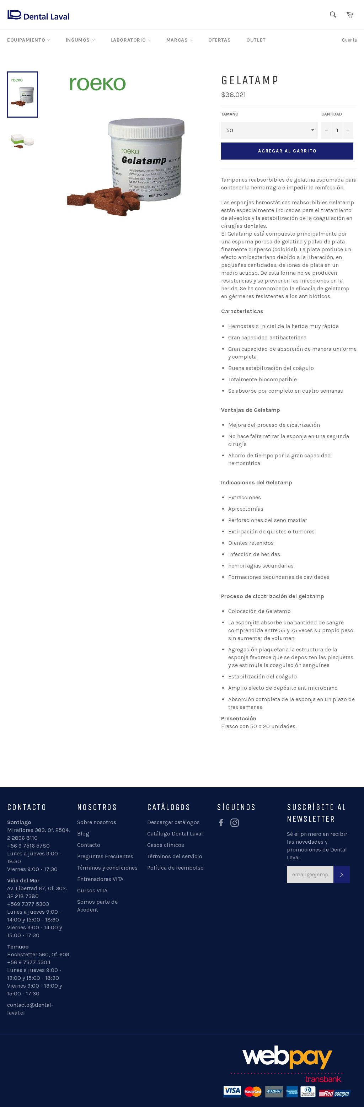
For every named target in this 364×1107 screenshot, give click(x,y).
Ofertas (219, 40)
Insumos (79, 40)
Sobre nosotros (96, 822)
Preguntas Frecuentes (105, 856)
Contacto (88, 845)
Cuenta (349, 40)
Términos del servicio (174, 856)
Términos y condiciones (107, 867)
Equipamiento (27, 40)
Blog (83, 833)
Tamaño (230, 114)
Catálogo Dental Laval (175, 833)
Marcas (177, 40)
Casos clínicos (165, 845)
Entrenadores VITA (100, 879)
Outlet (256, 40)
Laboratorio (129, 40)
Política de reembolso (175, 867)
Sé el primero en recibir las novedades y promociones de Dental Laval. (317, 846)
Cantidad (331, 114)
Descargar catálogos (173, 822)
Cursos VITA (92, 890)
